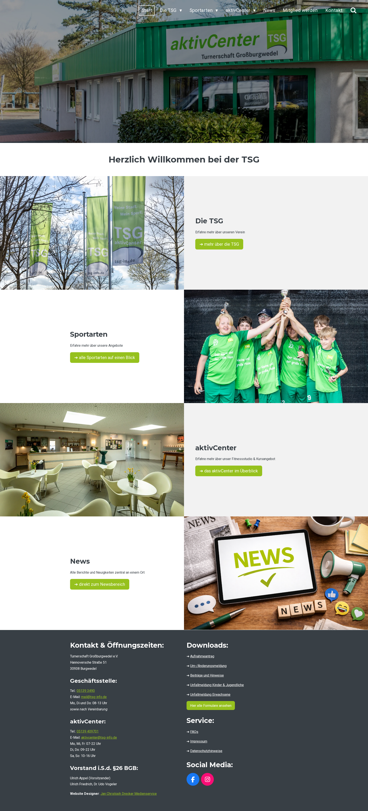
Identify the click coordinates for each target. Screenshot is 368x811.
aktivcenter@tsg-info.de (99, 737)
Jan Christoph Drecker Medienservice (129, 794)
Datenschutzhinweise (206, 751)
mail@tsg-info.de (94, 697)
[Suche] (353, 10)
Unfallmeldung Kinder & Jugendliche (217, 685)
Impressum (198, 741)
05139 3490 (86, 691)
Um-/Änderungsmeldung (208, 666)
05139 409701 (88, 731)
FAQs (194, 732)
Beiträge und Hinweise (207, 675)
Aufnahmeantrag (202, 656)
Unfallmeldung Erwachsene (210, 695)
